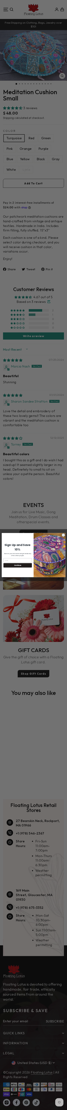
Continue (17, 565)
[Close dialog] (63, 535)
